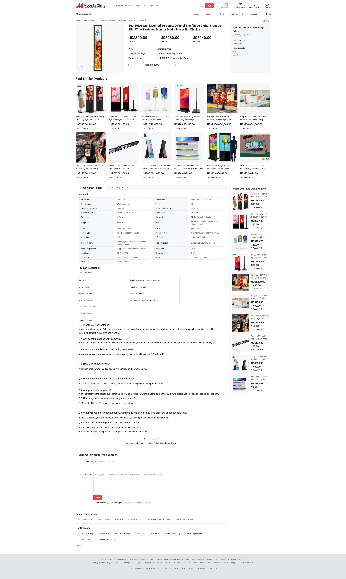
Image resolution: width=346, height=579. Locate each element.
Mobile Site (232, 559)
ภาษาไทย (217, 562)
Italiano (159, 562)
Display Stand (104, 519)
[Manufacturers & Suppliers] (90, 5)
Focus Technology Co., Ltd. (155, 568)
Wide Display (155, 533)
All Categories (85, 14)
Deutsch (168, 562)
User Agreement (188, 568)
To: (91, 468)
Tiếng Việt (235, 562)
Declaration (201, 568)
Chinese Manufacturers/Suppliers (141, 559)
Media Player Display (107, 539)
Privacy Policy (213, 568)
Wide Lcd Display (173, 533)
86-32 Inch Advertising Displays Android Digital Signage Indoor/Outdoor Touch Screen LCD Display (259, 256)
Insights (241, 559)
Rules (268, 14)
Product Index (220, 559)
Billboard (119, 519)
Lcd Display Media (85, 539)
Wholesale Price (177, 559)
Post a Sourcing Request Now (139, 502)
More (234, 55)
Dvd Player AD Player (185, 519)
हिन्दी (209, 562)
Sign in (267, 7)
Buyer (208, 14)
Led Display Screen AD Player (159, 519)
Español (118, 562)
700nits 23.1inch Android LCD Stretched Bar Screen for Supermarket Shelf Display (259, 337)
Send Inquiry (152, 64)
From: (89, 461)
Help (222, 14)
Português (128, 562)
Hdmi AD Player (134, 519)
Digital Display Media (194, 533)
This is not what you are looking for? (108, 502)
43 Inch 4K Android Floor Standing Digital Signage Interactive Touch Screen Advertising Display (259, 195)
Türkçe (225, 562)
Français (138, 562)
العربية (187, 562)
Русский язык (149, 562)
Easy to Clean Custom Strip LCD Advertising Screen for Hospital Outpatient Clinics (259, 297)
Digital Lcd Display (85, 533)
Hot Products (107, 559)
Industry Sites (190, 559)
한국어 (194, 562)
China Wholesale (162, 559)
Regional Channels (205, 559)
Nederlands (178, 562)
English (110, 562)
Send (98, 497)
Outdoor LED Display (84, 519)
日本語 (202, 562)
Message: (87, 474)
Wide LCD (140, 533)
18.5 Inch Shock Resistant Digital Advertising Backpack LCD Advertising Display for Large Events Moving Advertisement (259, 317)
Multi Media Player (123, 533)
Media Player (104, 533)
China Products (120, 559)
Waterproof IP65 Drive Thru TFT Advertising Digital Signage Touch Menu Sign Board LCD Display (259, 276)
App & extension (237, 14)
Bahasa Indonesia (247, 562)
